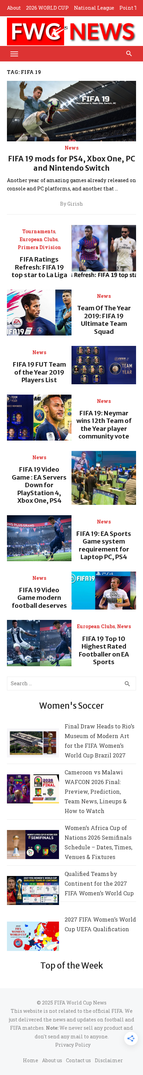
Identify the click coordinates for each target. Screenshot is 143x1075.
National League (94, 7)
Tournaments (38, 231)
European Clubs (39, 239)
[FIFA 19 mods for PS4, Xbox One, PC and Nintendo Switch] (71, 111)
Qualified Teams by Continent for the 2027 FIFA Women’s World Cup (99, 883)
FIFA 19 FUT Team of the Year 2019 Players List (39, 372)
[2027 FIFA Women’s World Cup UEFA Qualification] (33, 938)
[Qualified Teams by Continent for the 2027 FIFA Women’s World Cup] (33, 892)
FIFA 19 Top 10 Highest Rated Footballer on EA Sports (104, 650)
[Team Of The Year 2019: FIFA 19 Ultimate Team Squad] (39, 313)
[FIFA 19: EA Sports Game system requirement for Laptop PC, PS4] (39, 538)
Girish (75, 204)
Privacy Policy (73, 1044)
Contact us (78, 1060)
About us (52, 1060)
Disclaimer (109, 1060)
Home (30, 1060)
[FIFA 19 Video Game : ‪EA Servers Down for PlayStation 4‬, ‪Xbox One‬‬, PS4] (104, 478)
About (14, 7)
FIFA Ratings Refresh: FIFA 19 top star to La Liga (39, 267)
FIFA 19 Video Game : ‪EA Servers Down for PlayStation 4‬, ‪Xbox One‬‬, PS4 (39, 485)
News (71, 148)
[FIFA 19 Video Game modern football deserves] (104, 591)
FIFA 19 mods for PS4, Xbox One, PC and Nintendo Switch (71, 163)
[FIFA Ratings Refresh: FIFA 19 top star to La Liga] (104, 252)
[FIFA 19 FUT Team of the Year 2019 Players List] (104, 365)
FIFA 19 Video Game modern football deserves (39, 598)
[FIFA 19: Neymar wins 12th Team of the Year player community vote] (39, 418)
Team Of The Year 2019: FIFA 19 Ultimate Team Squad (104, 320)
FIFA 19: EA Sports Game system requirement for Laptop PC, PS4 (103, 545)
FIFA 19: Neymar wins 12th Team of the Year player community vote (104, 425)
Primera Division (39, 247)
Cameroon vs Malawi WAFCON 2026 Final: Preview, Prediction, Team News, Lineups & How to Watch (96, 791)
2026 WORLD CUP (47, 7)
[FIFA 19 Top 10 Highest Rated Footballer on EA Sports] (39, 643)
